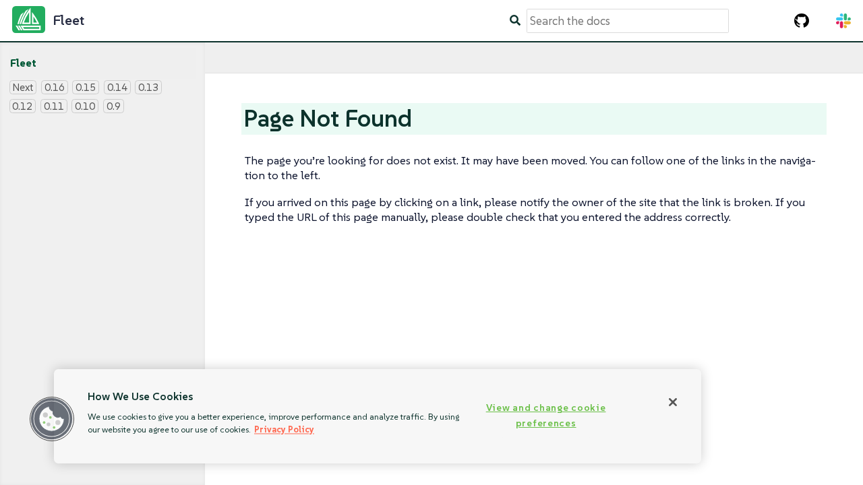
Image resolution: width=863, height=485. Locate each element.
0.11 (54, 106)
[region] (377, 416)
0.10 (85, 106)
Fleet (23, 63)
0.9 (114, 106)
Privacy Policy (284, 429)
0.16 (54, 87)
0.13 (148, 87)
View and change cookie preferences (546, 415)
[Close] (673, 402)
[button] (51, 419)
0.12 (22, 106)
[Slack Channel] (843, 20)
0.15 (86, 87)
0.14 (117, 87)
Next (22, 87)
